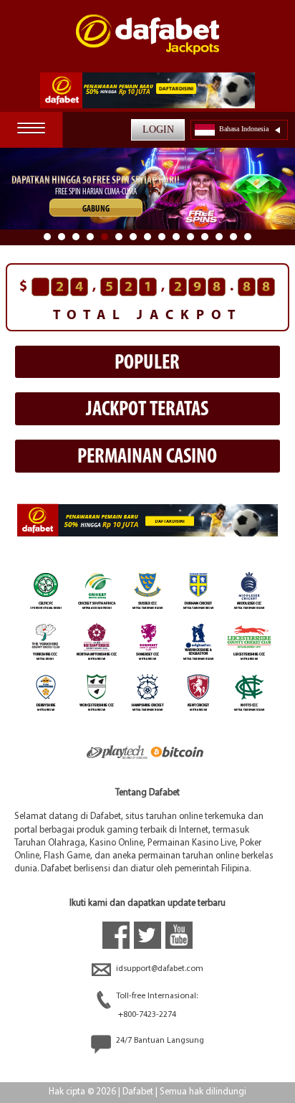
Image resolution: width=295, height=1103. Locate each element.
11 (190, 236)
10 (176, 236)
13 (219, 236)
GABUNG (96, 209)
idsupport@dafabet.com (158, 969)
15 (247, 236)
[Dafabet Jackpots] (147, 43)
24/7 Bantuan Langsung (159, 1040)
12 (204, 236)
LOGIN (158, 129)
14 (233, 236)
